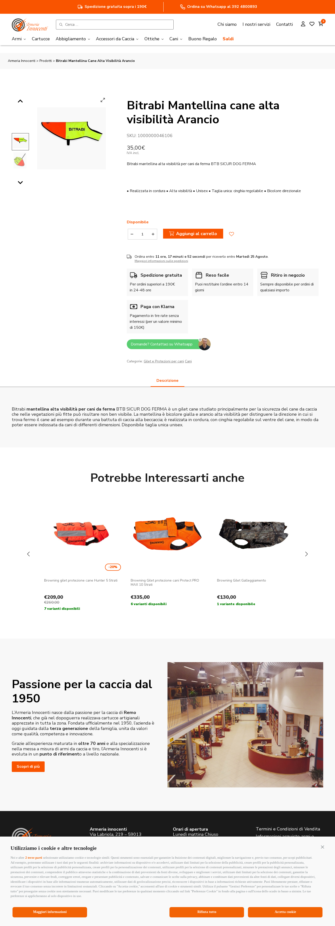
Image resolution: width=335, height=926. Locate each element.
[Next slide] (20, 182)
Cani (188, 361)
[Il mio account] (303, 24)
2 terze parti (33, 857)
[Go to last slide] (20, 101)
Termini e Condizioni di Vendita (288, 829)
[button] (322, 847)
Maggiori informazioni (50, 912)
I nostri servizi (256, 24)
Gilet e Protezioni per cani (164, 361)
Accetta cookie (285, 912)
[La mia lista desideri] (311, 24)
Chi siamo (227, 24)
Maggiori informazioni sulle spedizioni (161, 261)
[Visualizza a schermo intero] (103, 100)
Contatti (284, 24)
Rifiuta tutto (206, 912)
